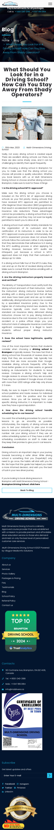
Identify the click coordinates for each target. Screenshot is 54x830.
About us (6, 564)
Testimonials (8, 587)
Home (5, 40)
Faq (4, 582)
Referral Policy (8, 600)
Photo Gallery (8, 573)
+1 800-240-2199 (22, 11)
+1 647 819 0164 (39, 11)
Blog (16, 40)
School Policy (8, 596)
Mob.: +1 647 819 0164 (15, 684)
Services (6, 569)
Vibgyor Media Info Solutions (19, 550)
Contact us (7, 605)
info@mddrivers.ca (15, 689)
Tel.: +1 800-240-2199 (15, 678)
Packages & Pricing (11, 578)
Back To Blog (27, 490)
